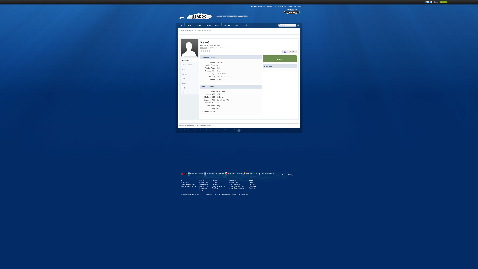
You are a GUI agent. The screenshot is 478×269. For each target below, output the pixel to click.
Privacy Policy (243, 194)
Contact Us (227, 130)
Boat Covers (185, 182)
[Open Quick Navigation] (247, 25)
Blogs (189, 25)
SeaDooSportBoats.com (186, 125)
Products (252, 186)
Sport (201, 190)
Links (217, 25)
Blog (183, 88)
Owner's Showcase (219, 186)
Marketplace (203, 184)
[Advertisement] (239, 153)
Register (443, 2)
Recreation (203, 188)
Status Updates (187, 65)
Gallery (208, 25)
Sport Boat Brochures (237, 186)
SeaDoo (215, 188)
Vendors (237, 25)
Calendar (209, 194)
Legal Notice (226, 194)
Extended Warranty (188, 184)
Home (180, 25)
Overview (185, 60)
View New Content (186, 130)
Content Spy (199, 130)
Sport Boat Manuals (236, 188)
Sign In (436, 2)
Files (183, 92)
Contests (215, 182)
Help (235, 130)
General (215, 184)
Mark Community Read (213, 130)
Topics (183, 74)
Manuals (227, 25)
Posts (183, 78)
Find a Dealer (288, 6)
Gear (280, 6)
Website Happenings (188, 186)
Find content (290, 51)
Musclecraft (203, 186)
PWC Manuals (234, 184)
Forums (198, 25)
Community (203, 182)
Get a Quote (297, 6)
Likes (183, 69)
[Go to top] (239, 130)
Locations (252, 184)
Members (234, 194)
